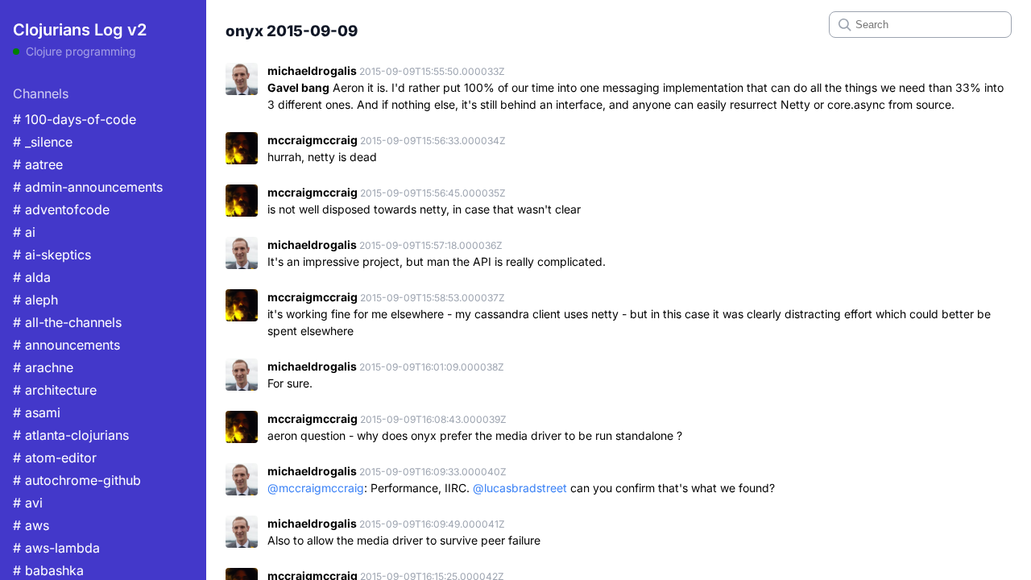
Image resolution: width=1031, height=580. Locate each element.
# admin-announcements (88, 187)
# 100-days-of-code (74, 119)
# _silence (42, 142)
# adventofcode (61, 209)
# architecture (55, 390)
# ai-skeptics (52, 254)
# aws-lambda (56, 548)
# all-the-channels (67, 322)
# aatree (38, 164)
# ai (24, 232)
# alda (32, 277)
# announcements (66, 345)
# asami (36, 412)
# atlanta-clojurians (71, 435)
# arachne (43, 367)
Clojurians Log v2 (80, 29)
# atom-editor (55, 458)
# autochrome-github (77, 480)
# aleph (35, 300)
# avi (28, 503)
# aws (31, 525)
